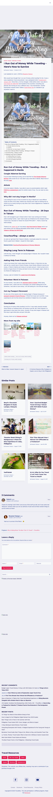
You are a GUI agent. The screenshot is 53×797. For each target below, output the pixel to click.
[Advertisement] (26, 16)
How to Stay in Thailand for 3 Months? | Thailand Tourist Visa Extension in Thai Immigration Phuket (26, 705)
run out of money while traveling (23, 356)
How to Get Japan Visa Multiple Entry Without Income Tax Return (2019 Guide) (14, 333)
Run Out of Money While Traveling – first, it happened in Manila (22, 144)
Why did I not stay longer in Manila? (16, 149)
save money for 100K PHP (11, 83)
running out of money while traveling (12, 359)
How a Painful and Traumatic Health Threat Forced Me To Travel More (37, 333)
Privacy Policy (38, 787)
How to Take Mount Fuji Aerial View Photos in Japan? (7, 350)
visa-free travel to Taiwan (34, 226)
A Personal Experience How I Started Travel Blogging (7, 332)
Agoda (5, 762)
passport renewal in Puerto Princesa (14, 296)
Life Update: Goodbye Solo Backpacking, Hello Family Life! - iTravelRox (21, 703)
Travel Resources (28, 787)
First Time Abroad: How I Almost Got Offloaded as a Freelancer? (39, 439)
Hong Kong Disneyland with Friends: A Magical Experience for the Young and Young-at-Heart (22, 334)
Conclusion (9, 161)
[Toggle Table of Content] (37, 142)
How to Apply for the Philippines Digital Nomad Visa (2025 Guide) (20, 717)
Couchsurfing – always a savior (14, 152)
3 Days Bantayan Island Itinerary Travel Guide (14, 725)
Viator (23, 757)
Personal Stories (16, 60)
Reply (49, 499)
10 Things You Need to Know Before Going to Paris (16, 714)
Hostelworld (21, 762)
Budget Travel (7, 60)
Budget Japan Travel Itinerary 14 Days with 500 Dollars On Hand (19, 688)
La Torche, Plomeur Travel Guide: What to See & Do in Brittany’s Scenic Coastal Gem (25, 735)
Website (39, 563)
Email (21, 563)
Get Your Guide (13, 757)
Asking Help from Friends (14, 156)
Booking (12, 762)
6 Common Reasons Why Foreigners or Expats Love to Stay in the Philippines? (40, 369)
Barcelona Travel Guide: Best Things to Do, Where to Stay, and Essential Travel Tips (25, 732)
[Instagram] (26, 780)
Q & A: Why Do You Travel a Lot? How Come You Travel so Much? (39, 474)
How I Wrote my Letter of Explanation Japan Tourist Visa (24, 693)
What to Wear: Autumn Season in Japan (13, 368)
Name (4, 563)
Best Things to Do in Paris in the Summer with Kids (16, 719)
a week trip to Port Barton (28, 275)
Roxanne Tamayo (9, 70)
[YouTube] (37, 780)
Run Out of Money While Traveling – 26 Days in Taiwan (20, 151)
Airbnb (9, 147)
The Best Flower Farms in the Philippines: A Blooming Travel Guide (20, 740)
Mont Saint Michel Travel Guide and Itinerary (14, 737)
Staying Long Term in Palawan (14, 154)
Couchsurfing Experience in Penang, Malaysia (26, 245)
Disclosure (19, 787)
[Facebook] (15, 780)
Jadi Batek (8, 472)
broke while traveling (9, 356)
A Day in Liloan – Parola (30, 331)
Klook (4, 757)
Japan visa (15, 226)
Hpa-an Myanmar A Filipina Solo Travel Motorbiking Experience (19, 698)
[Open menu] (50, 3)
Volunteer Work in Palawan (14, 157)
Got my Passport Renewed (14, 159)
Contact (13, 787)
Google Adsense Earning (14, 146)
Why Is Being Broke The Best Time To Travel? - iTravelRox (23, 530)
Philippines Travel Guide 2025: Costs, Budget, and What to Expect (20, 722)
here (10, 180)
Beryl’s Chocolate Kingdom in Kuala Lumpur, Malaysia (10, 405)
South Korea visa (29, 87)
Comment (5, 544)
